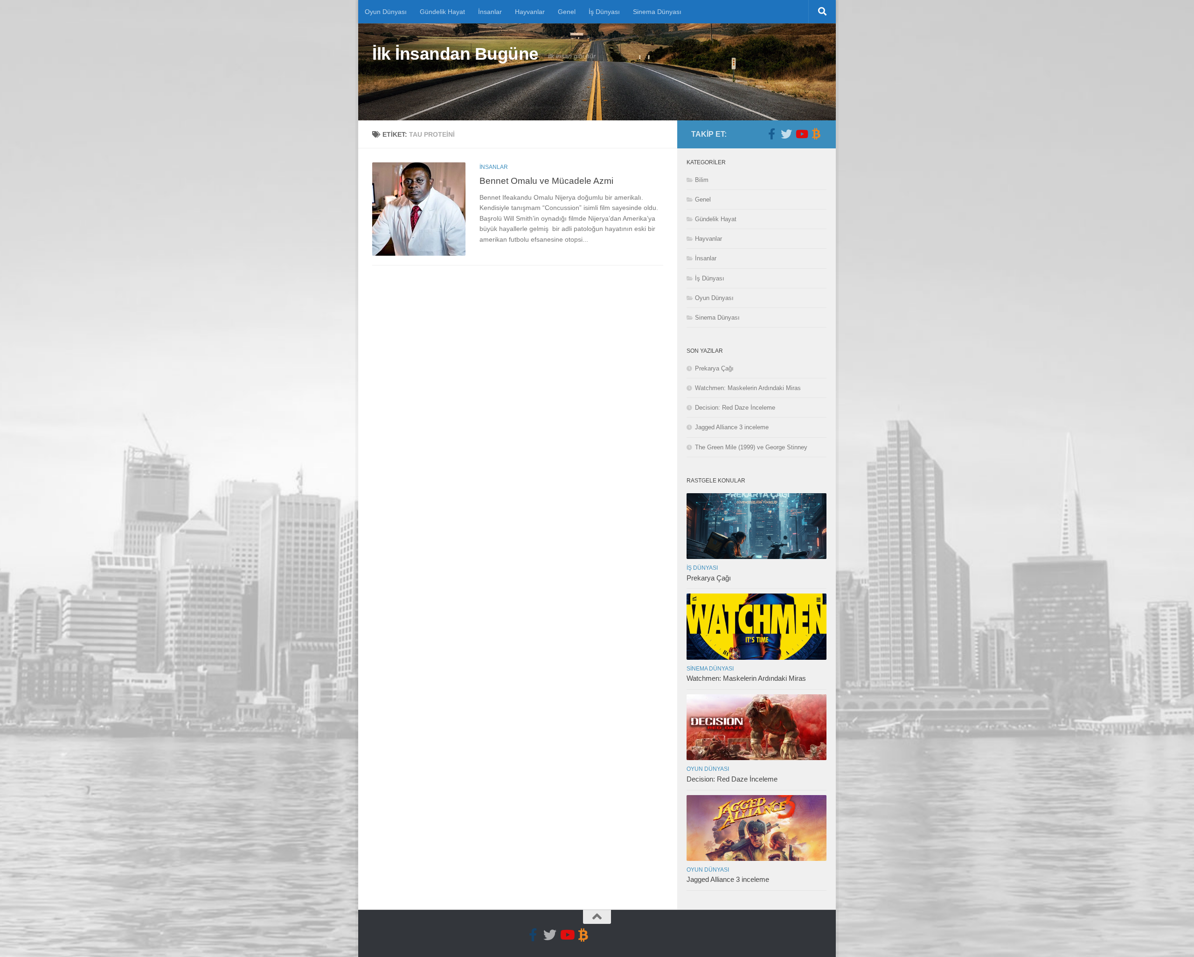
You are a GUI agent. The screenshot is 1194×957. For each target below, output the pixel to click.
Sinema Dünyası (657, 11)
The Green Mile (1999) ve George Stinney (751, 447)
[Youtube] (801, 134)
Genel (567, 11)
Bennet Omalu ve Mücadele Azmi (546, 180)
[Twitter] (786, 134)
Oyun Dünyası (386, 11)
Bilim (701, 179)
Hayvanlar (530, 11)
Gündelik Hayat (442, 11)
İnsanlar (490, 11)
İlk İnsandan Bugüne (455, 53)
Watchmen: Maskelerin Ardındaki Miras (748, 387)
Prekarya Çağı (714, 368)
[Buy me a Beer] (816, 134)
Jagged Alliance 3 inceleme (732, 427)
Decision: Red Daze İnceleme (735, 407)
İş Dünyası (604, 11)
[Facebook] (771, 134)
